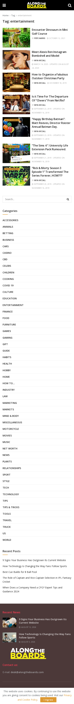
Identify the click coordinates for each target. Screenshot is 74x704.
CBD (5, 259)
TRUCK (7, 526)
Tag (13, 15)
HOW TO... (8, 75)
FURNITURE (9, 324)
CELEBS (8, 53)
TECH (6, 487)
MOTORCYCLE (11, 428)
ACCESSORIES (10, 220)
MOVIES (7, 435)
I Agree (48, 699)
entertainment (24, 15)
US (4, 533)
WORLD (7, 539)
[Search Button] (68, 199)
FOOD (6, 318)
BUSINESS (8, 239)
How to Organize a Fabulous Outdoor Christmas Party (50, 76)
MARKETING (10, 403)
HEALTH (7, 363)
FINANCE (8, 311)
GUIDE (6, 350)
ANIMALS (8, 226)
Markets (8, 409)
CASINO (7, 252)
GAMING (7, 337)
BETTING (8, 233)
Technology (11, 494)
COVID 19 (8, 285)
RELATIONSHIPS (12, 468)
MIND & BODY (11, 415)
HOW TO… (9, 383)
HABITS (7, 357)
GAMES (7, 331)
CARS (6, 246)
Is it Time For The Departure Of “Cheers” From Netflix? (50, 98)
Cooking (8, 279)
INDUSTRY (9, 389)
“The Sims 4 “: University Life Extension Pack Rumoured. (50, 147)
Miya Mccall (40, 60)
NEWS (6, 455)
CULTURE (8, 292)
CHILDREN (8, 272)
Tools (7, 513)
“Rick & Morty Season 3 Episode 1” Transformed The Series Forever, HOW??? (50, 172)
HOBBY (7, 370)
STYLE (6, 481)
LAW (5, 396)
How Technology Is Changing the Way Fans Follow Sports (35, 566)
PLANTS (7, 461)
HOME (6, 376)
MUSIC (6, 442)
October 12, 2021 (57, 38)
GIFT (5, 344)
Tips (5, 500)
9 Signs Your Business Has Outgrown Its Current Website (34, 560)
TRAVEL (7, 520)
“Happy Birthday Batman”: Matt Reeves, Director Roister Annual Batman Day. (51, 123)
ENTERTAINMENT (12, 97)
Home (6, 15)
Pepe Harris (39, 38)
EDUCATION (10, 298)
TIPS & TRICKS (11, 507)
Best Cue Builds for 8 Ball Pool (20, 572)
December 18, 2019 (58, 83)
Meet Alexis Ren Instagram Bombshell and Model (49, 54)
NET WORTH (10, 448)
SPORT (6, 474)
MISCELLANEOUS (11, 31)
